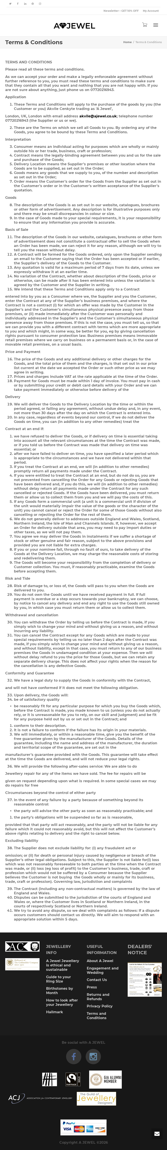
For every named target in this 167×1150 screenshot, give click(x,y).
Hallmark (54, 1012)
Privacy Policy (100, 1006)
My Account (151, 10)
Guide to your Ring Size (58, 979)
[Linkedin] (25, 3)
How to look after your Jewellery (62, 1002)
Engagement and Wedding (103, 970)
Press (92, 987)
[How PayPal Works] (83, 1127)
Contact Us (97, 980)
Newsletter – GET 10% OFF (121, 10)
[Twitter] (10, 3)
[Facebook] (17, 3)
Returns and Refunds (98, 997)
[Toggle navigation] (155, 25)
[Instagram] (39, 3)
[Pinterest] (32, 3)
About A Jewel (100, 961)
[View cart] (144, 24)
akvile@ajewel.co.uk (98, 116)
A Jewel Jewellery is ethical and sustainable (62, 965)
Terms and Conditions (97, 1016)
